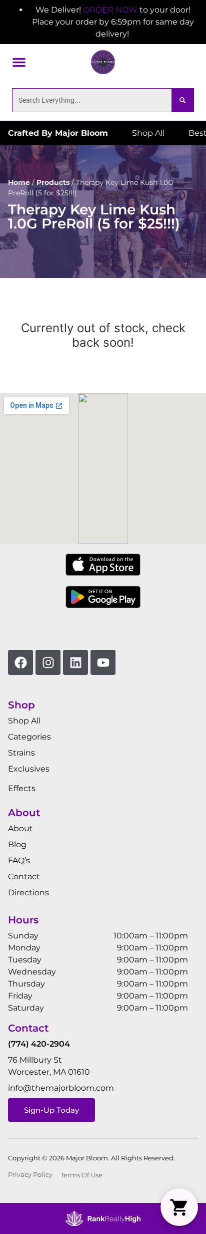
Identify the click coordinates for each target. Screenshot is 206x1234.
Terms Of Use (81, 1175)
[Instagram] (48, 662)
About (20, 828)
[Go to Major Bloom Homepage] (103, 62)
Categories (29, 737)
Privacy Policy (30, 1174)
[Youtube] (103, 662)
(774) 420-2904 (39, 1044)
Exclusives (29, 769)
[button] (19, 62)
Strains (21, 753)
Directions (28, 892)
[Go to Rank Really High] (103, 1218)
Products (53, 182)
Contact (24, 876)
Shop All (24, 720)
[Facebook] (20, 662)
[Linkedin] (75, 662)
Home (19, 182)
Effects (22, 788)
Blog (17, 844)
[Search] (183, 100)
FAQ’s (19, 860)
